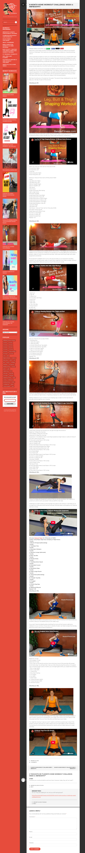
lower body (11, 373)
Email (30, 837)
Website (31, 842)
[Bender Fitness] (10, 10)
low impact (5, 375)
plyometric (11, 375)
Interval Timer (38, 538)
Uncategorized (6, 384)
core (14, 360)
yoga (13, 386)
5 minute (5, 342)
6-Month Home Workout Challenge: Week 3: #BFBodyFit (41, 768)
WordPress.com (13, 410)
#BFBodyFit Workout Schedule (9, 340)
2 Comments (34, 762)
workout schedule (6, 386)
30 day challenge (12, 351)
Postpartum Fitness (7, 377)
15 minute (10, 344)
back (8, 355)
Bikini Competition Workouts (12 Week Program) (8, 46)
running (5, 379)
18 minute (11, 346)
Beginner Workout (6, 357)
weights (12, 384)
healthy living (6, 371)
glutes (4, 368)
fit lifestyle (13, 362)
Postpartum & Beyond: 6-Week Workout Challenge (10, 61)
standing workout (6, 382)
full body (13, 366)
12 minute (5, 344)
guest (8, 368)
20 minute (5, 349)
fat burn (8, 362)
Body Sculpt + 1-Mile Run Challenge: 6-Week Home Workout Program (10, 51)
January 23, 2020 (35, 760)
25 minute (5, 351)
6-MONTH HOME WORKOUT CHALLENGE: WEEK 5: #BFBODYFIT (65, 768)
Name (30, 831)
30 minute (5, 353)
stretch (13, 382)
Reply (32, 786)
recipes (14, 377)
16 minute (5, 346)
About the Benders (8, 42)
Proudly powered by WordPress (10, 409)
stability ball (10, 379)
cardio (10, 360)
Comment (32, 816)
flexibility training (6, 366)
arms (4, 355)
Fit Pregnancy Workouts (10, 54)
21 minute (11, 349)
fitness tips (5, 364)
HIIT (11, 371)
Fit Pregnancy (11, 364)
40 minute (11, 353)
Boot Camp (5, 360)
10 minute (10, 342)
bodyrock (14, 357)
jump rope (5, 373)
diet (4, 362)
